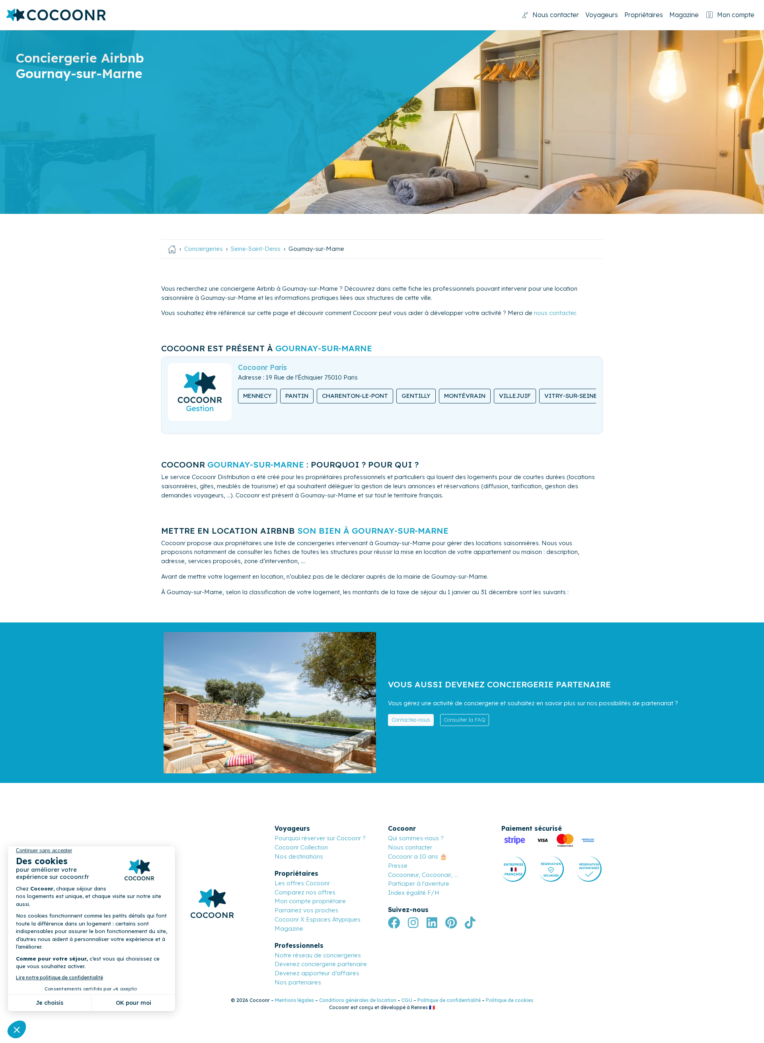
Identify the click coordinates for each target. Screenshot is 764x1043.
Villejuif (515, 395)
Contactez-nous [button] (411, 719)
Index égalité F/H (413, 892)
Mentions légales (294, 1000)
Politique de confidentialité (449, 1000)
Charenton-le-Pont (355, 395)
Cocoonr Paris (262, 367)
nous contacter (554, 313)
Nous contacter (555, 15)
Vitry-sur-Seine (570, 395)
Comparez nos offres (305, 892)
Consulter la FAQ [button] (464, 719)
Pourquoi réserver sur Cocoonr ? (320, 838)
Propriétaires (643, 15)
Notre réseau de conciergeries (318, 955)
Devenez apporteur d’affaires (317, 973)
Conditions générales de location (357, 1000)
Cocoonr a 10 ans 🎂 (417, 856)
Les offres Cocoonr (302, 883)
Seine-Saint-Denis (256, 248)
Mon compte (735, 15)
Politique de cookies (509, 1000)
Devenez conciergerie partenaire (321, 964)
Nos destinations (299, 856)
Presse (397, 865)
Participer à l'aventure (418, 883)
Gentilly (416, 395)
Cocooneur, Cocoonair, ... (423, 875)
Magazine (684, 15)
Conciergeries (203, 248)
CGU (406, 1000)
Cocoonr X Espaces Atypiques (318, 919)
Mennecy (257, 395)
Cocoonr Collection (301, 847)
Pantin (296, 395)
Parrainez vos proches (306, 910)
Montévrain (464, 395)
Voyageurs (601, 15)
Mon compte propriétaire (310, 901)
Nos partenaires (298, 982)
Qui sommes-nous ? (416, 838)
